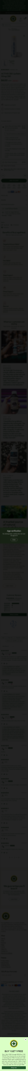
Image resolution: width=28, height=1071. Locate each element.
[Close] (26, 1039)
